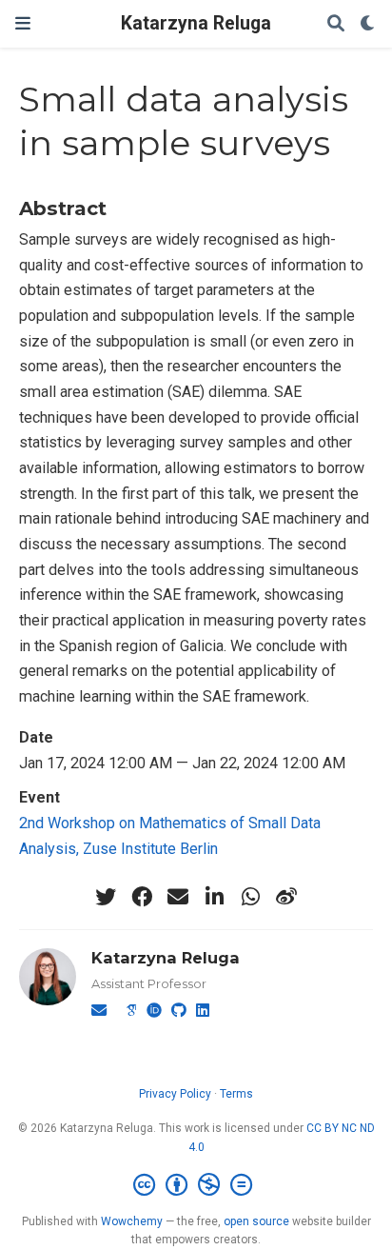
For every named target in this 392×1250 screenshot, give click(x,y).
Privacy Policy (175, 1094)
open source (256, 1221)
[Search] (335, 24)
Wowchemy (132, 1221)
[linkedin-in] (214, 897)
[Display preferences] (368, 24)
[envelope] (178, 897)
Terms (236, 1094)
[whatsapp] (250, 897)
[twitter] (105, 897)
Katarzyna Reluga (196, 23)
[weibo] (286, 897)
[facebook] (141, 897)
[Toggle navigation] (22, 23)
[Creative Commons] (196, 1185)
